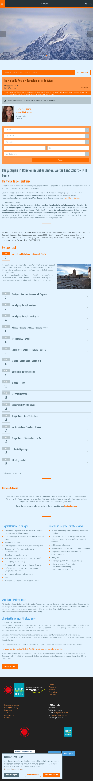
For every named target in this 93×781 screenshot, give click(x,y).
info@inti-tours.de (61, 713)
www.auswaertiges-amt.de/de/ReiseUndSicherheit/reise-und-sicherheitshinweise (32, 649)
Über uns (52, 695)
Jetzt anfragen (82, 72)
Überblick (7, 73)
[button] (2, 3)
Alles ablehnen (33, 775)
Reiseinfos (53, 692)
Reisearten (53, 687)
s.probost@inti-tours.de (24, 112)
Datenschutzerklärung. (13, 769)
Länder (51, 684)
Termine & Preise (30, 73)
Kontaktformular (70, 506)
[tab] (43, 55)
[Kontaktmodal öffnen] (90, 3)
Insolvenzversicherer (12, 705)
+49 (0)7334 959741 (59, 715)
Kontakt (7, 718)
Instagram (68, 753)
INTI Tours (44, 3)
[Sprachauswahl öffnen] (86, 3)
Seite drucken (10, 666)
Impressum (8, 710)
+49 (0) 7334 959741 (23, 109)
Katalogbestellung (11, 708)
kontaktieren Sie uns (71, 198)
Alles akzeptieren (51, 775)
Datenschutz (9, 715)
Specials (52, 690)
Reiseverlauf (17, 73)
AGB (6, 713)
